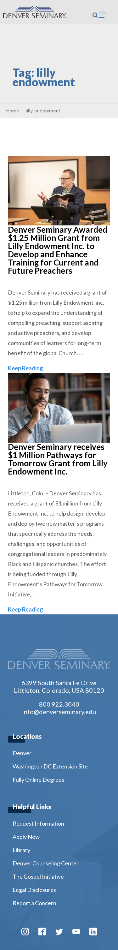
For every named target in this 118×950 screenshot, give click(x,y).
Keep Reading (25, 368)
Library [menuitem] (21, 849)
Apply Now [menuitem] (26, 836)
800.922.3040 (59, 704)
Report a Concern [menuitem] (34, 902)
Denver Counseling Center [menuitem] (46, 863)
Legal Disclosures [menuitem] (34, 889)
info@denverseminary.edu (59, 711)
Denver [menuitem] (22, 753)
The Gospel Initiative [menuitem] (38, 876)
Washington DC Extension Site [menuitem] (50, 766)
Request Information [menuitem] (38, 823)
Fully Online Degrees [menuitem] (38, 779)
